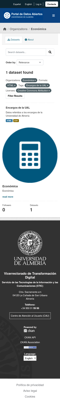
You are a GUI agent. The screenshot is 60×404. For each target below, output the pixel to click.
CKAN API (30, 337)
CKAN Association (30, 342)
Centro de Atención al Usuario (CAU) (30, 315)
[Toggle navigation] (53, 15)
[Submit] (50, 52)
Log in (38, 4)
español (17, 4)
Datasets (15, 39)
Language (29, 353)
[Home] (4, 29)
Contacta (51, 4)
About (30, 39)
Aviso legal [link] (30, 390)
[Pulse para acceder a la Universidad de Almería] (30, 247)
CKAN (29, 330)
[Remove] (35, 80)
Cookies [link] (30, 396)
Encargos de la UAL (18, 107)
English (28, 4)
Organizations (19, 29)
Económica (38, 29)
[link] (51, 4)
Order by (10, 62)
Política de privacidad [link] (30, 385)
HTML (9, 120)
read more (7, 196)
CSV (16, 120)
